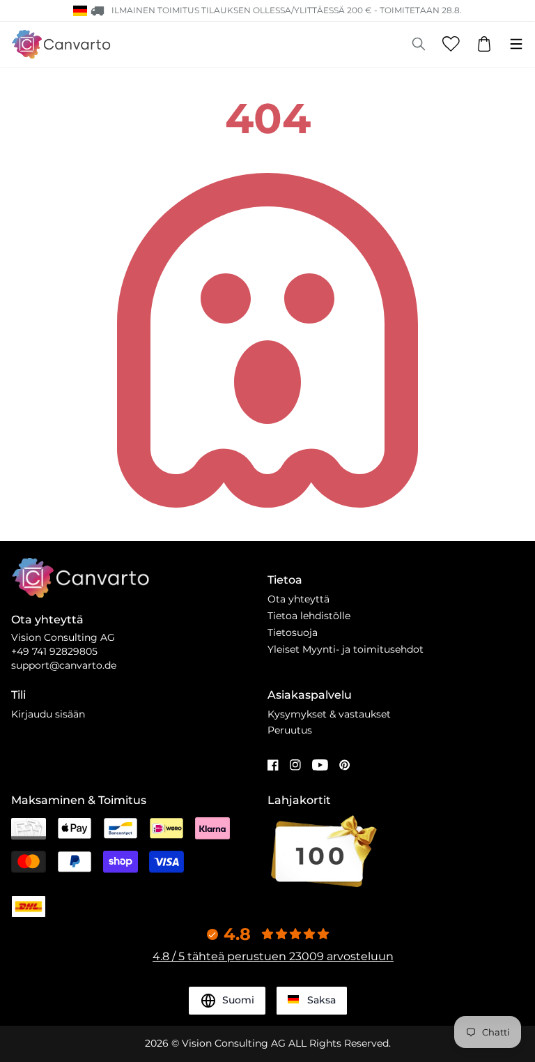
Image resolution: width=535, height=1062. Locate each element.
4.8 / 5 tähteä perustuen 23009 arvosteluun (273, 956)
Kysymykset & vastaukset (329, 714)
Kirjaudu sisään (48, 714)
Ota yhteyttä (298, 599)
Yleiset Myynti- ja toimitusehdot (346, 649)
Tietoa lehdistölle (309, 615)
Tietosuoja (293, 632)
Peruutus (290, 730)
